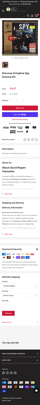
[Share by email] (36, 139)
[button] (36, 390)
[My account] (32, 16)
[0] (36, 15)
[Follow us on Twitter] (7, 372)
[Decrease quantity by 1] (12, 100)
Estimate (8, 313)
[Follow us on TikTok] (15, 372)
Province (5, 291)
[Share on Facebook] (24, 139)
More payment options (20, 119)
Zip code (5, 301)
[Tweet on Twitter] (32, 139)
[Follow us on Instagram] (11, 372)
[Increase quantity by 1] (23, 100)
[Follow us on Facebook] (3, 372)
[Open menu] (3, 11)
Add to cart (20, 108)
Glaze (9, 400)
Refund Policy (7, 322)
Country (5, 281)
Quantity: (5, 100)
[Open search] (28, 16)
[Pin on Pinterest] (28, 139)
